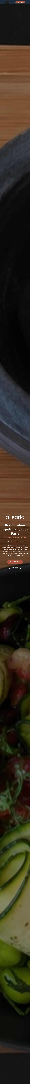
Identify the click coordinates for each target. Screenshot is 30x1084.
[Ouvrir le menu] (27, 2)
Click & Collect (20, 2)
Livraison (15, 567)
